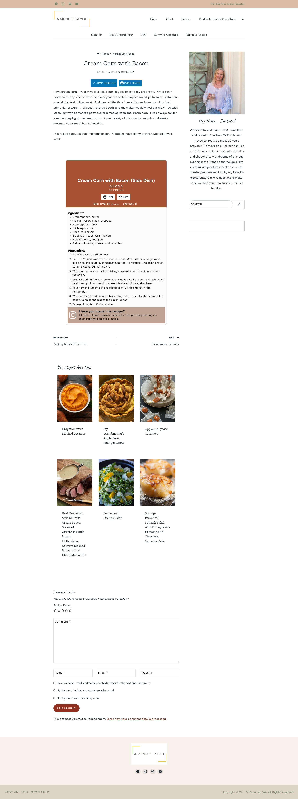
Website (146, 673)
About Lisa (12, 792)
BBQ (144, 35)
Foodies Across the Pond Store (217, 19)
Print (109, 196)
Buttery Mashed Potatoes (70, 341)
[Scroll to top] (290, 787)
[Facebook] (56, 4)
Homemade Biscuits (165, 341)
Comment (62, 622)
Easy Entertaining (121, 35)
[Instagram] (63, 4)
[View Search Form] (243, 19)
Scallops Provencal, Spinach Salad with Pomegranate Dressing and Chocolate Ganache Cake (157, 527)
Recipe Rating (62, 605)
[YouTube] (77, 4)
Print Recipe (132, 82)
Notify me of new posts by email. (79, 698)
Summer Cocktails (166, 35)
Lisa (102, 72)
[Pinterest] (70, 4)
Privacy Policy (40, 792)
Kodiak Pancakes (236, 3)
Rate (125, 196)
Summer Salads (196, 35)
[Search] (239, 204)
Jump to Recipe (105, 82)
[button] (110, 186)
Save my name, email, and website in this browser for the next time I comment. (104, 683)
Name (60, 673)
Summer (96, 35)
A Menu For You (256, 792)
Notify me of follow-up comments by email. (86, 690)
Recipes (186, 19)
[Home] (98, 53)
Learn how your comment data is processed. (137, 719)
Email (103, 673)
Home (153, 19)
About (169, 19)
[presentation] (74, 398)
